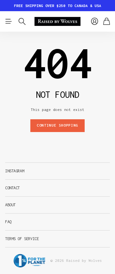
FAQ (8, 221)
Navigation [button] (8, 21)
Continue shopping (57, 125)
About (10, 204)
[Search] (22, 21)
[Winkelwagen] (106, 21)
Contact (12, 187)
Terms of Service (22, 238)
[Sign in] (94, 21)
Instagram (14, 170)
